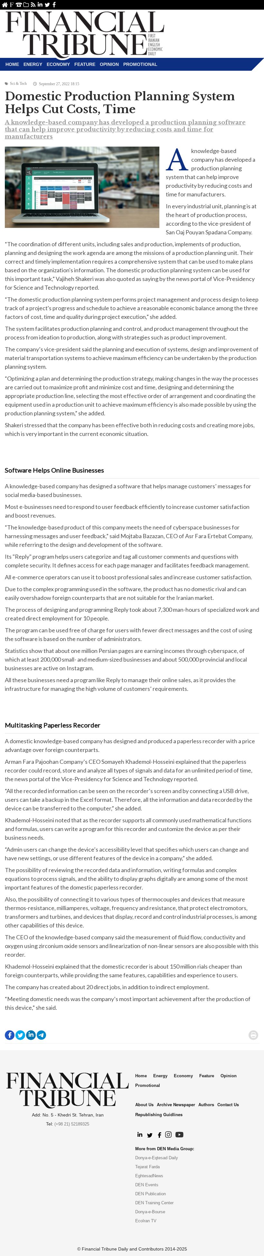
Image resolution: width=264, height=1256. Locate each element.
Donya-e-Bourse (150, 1211)
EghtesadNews (149, 1175)
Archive (26, 5)
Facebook (54, 5)
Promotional (140, 64)
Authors (206, 1104)
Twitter (47, 5)
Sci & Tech (18, 83)
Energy (33, 64)
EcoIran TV (145, 1220)
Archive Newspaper (176, 1104)
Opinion (109, 64)
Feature (84, 64)
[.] (139, 1135)
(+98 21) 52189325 (71, 1124)
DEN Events (146, 1184)
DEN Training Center (154, 1202)
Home (5, 5)
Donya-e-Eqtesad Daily (156, 1157)
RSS (33, 5)
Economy (58, 64)
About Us (12, 5)
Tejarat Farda (147, 1166)
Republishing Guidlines (159, 1114)
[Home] (85, 34)
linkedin (40, 5)
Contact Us (19, 5)
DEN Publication (150, 1193)
